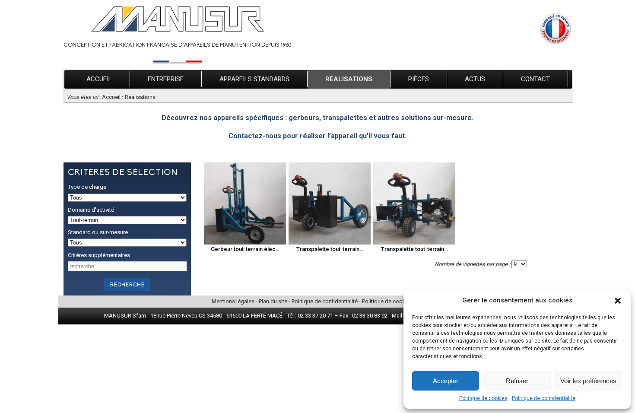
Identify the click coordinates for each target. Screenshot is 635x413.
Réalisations (348, 79)
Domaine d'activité (91, 209)
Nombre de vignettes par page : (472, 264)
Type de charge (87, 187)
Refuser (517, 380)
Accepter (445, 380)
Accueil (99, 79)
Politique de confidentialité (543, 398)
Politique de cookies (483, 398)
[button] (617, 300)
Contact (535, 79)
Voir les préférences (588, 380)
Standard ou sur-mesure (98, 232)
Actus (475, 79)
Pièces (418, 79)
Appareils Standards (254, 79)
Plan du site (273, 301)
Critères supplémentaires (99, 255)
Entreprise (166, 79)
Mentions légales (233, 301)
